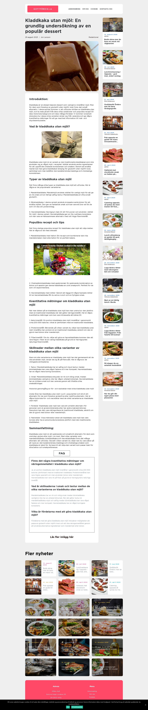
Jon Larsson (45, 37)
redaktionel (93, 37)
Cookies (94, 9)
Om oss (85, 9)
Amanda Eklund (109, 68)
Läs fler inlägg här (61, 536)
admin (106, 36)
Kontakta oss (106, 9)
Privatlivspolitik (77, 707)
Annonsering (74, 9)
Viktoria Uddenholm (111, 134)
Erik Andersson (109, 101)
